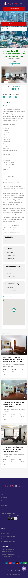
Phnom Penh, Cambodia (8, 512)
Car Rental (5, 505)
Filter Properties (15, 23)
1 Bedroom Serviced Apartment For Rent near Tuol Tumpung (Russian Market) (13, 404)
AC (7, 270)
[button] (15, 312)
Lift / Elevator (10, 252)
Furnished (9, 273)
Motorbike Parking (11, 255)
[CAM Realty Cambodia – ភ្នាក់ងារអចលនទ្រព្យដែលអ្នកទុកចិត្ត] (11, 3)
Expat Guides (5, 533)
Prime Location (10, 241)
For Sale (4, 500)
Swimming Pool (10, 258)
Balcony (14, 270)
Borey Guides (5, 538)
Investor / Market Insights (8, 536)
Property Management (7, 502)
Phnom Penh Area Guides (8, 541)
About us (4, 530)
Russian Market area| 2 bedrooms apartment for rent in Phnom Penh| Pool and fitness (14, 449)
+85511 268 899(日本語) (15, 10)
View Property (14, 350)
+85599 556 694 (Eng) (14, 8)
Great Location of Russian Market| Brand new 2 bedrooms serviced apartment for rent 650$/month (13, 359)
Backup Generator (11, 290)
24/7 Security (10, 287)
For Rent (4, 497)
